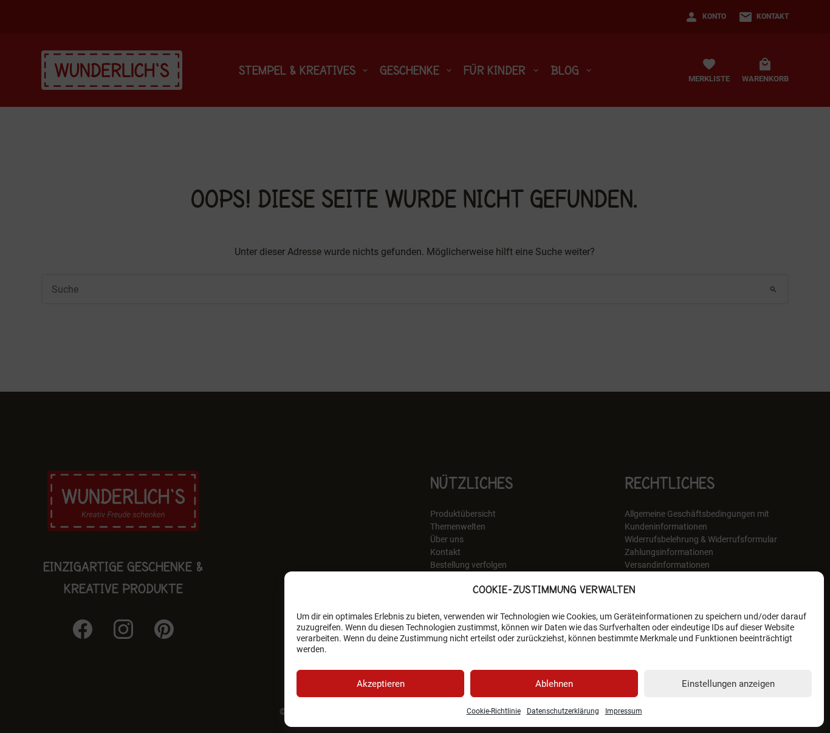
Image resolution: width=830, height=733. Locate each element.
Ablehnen (554, 683)
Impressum (623, 711)
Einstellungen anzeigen (728, 683)
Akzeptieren (381, 683)
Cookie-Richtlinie (494, 711)
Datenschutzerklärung (563, 711)
